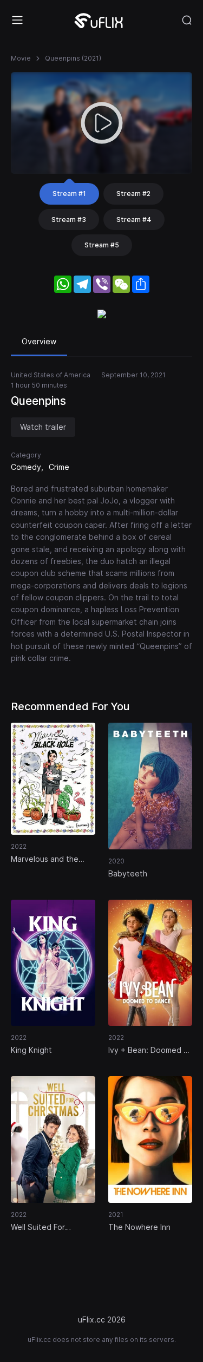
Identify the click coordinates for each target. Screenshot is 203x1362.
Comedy (26, 467)
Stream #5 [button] (101, 245)
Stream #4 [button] (134, 219)
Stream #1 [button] (69, 193)
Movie (21, 58)
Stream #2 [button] (133, 193)
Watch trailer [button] (43, 426)
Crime (59, 467)
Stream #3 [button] (68, 219)
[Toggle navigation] (17, 20)
